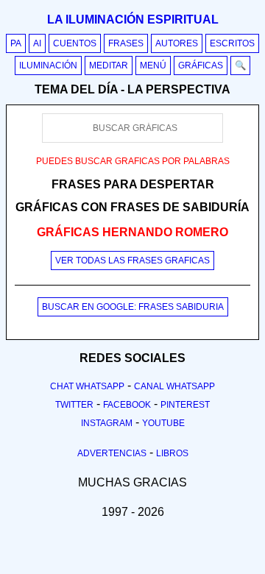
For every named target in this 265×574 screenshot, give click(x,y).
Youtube (163, 423)
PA (15, 43)
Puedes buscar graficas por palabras (133, 161)
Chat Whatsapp (87, 386)
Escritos (232, 43)
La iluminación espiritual (133, 19)
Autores (176, 43)
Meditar (108, 65)
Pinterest (185, 405)
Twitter (74, 405)
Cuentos (74, 43)
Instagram (106, 423)
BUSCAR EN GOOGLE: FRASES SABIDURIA (133, 307)
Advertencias (111, 453)
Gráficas (200, 65)
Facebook (127, 405)
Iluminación (48, 65)
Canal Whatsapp (174, 386)
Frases (126, 43)
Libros (172, 453)
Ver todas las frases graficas (132, 260)
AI (37, 43)
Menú (153, 65)
